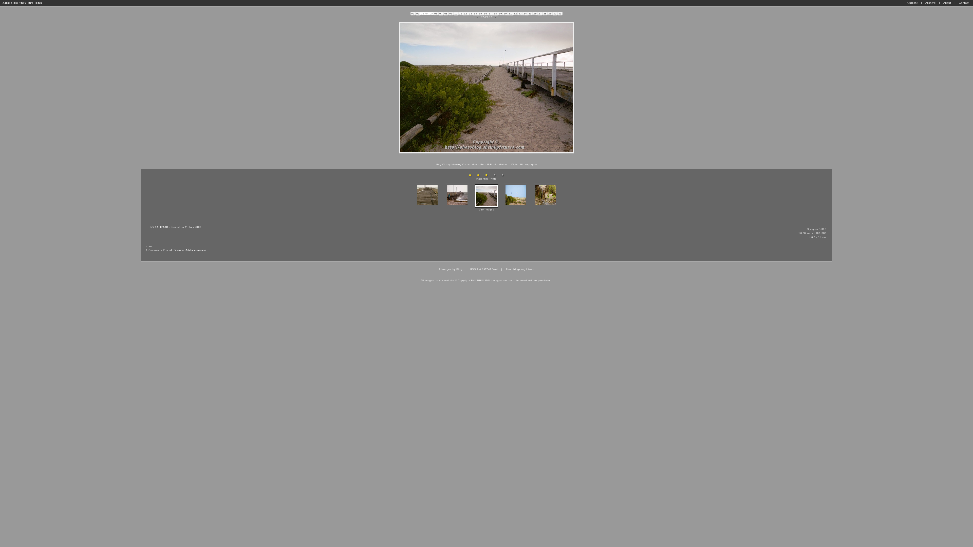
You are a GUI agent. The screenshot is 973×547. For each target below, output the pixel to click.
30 (555, 13)
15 (480, 13)
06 (436, 13)
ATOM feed (490, 269)
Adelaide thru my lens (22, 2)
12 (465, 13)
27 (540, 13)
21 (510, 13)
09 (451, 13)
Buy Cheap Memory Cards (453, 164)
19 (500, 13)
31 (560, 13)
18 (495, 13)
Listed (530, 269)
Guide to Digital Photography (518, 164)
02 (418, 13)
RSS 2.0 (475, 269)
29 (550, 13)
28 (545, 13)
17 (490, 13)
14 (475, 13)
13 (470, 13)
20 (505, 13)
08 (446, 13)
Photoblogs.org (516, 269)
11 (460, 13)
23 (520, 13)
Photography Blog (450, 269)
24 (525, 13)
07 (441, 13)
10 (456, 13)
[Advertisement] (486, 158)
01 (413, 13)
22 (515, 13)
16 (485, 13)
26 (535, 13)
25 (530, 13)
